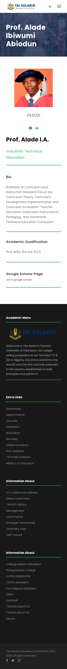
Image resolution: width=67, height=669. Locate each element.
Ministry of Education (20, 463)
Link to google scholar (19, 279)
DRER (9, 594)
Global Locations (17, 445)
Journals (12, 421)
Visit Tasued (14, 535)
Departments (15, 415)
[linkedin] (37, 128)
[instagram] (19, 660)
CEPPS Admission (17, 582)
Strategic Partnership (20, 523)
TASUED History (16, 505)
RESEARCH (13, 433)
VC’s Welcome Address (21, 492)
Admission (13, 427)
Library (10, 619)
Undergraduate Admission (23, 564)
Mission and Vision (18, 499)
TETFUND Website (18, 457)
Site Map (12, 439)
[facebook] (7, 660)
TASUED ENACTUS (18, 606)
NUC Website (15, 451)
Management (15, 511)
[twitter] (12, 660)
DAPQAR (12, 600)
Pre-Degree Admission (21, 588)
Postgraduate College (21, 570)
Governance (14, 517)
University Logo (16, 529)
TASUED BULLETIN (17, 612)
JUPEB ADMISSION (18, 576)
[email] (30, 128)
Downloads (13, 409)
